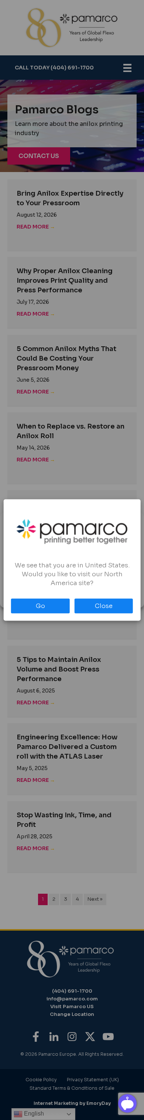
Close (104, 606)
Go (40, 606)
